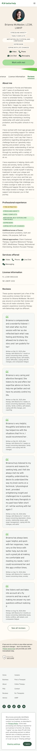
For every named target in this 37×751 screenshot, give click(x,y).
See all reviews (18, 628)
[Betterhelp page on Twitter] (19, 706)
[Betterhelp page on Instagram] (9, 706)
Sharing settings (13, 744)
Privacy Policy (13, 723)
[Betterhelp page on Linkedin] (24, 706)
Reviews (31, 77)
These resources (8, 649)
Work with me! (18, 62)
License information (16, 77)
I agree (27, 744)
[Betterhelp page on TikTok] (14, 706)
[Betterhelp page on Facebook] (4, 706)
